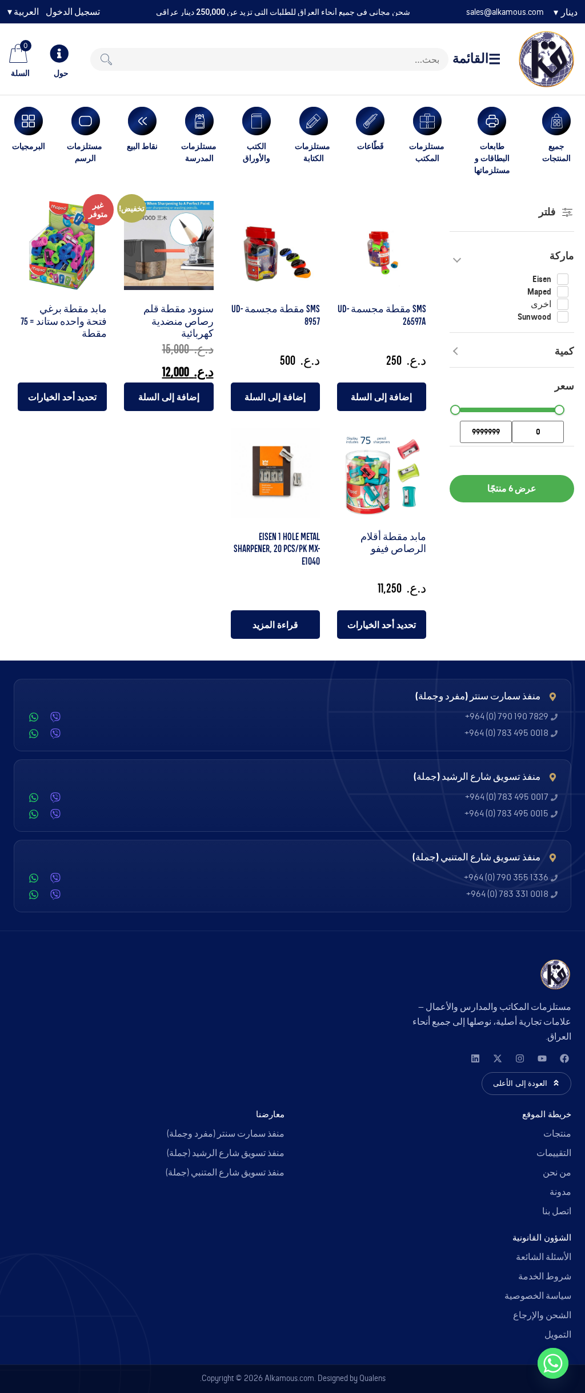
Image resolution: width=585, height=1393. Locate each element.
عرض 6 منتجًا (511, 488)
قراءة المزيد (275, 624)
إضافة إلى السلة (381, 396)
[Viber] (55, 717)
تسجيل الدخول (73, 12)
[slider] (559, 410)
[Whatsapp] (553, 1363)
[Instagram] (519, 1058)
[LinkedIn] (475, 1058)
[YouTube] (542, 1058)
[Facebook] (564, 1058)
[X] (497, 1058)
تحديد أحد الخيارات (62, 396)
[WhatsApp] (34, 717)
